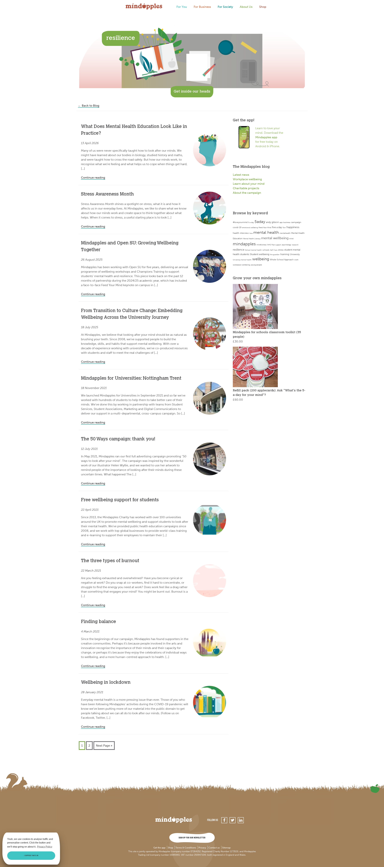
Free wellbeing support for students (120, 500)
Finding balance (98, 622)
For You (181, 7)
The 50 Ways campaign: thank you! (118, 439)
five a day (277, 227)
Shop (262, 7)
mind (291, 239)
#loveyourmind (240, 222)
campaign (296, 222)
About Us (246, 7)
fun (284, 227)
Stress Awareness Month (107, 194)
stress (281, 250)
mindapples (244, 244)
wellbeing (260, 259)
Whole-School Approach (282, 259)
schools (265, 250)
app (281, 222)
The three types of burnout (110, 561)
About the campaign (247, 192)
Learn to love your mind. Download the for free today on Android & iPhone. (269, 137)
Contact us (214, 847)
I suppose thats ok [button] (31, 856)
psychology (286, 245)
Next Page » (104, 745)
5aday (260, 221)
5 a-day (251, 222)
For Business (202, 7)
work (296, 260)
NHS (269, 245)
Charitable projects (246, 188)
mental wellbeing (274, 238)
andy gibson (272, 222)
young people (256, 265)
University (295, 254)
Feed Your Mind (265, 227)
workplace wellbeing (241, 265)
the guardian (275, 255)
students (244, 254)
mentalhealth (285, 233)
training (284, 254)
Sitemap (226, 847)
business (286, 222)
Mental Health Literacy (251, 239)
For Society (225, 7)
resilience (238, 249)
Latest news (241, 174)
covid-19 (237, 227)
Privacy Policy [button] (44, 846)
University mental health (242, 260)
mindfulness (261, 245)
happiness (292, 227)
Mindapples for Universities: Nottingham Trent (131, 378)
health (236, 233)
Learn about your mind (248, 183)
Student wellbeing (259, 254)
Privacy (202, 847)
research (295, 245)
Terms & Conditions (186, 847)
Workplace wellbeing (247, 179)
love (251, 233)
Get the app (159, 847)
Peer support (276, 245)
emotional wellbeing (250, 228)
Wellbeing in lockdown (105, 682)
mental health (266, 232)
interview (244, 233)
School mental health (253, 250)
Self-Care (273, 250)
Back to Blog (88, 105)
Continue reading (93, 177)
